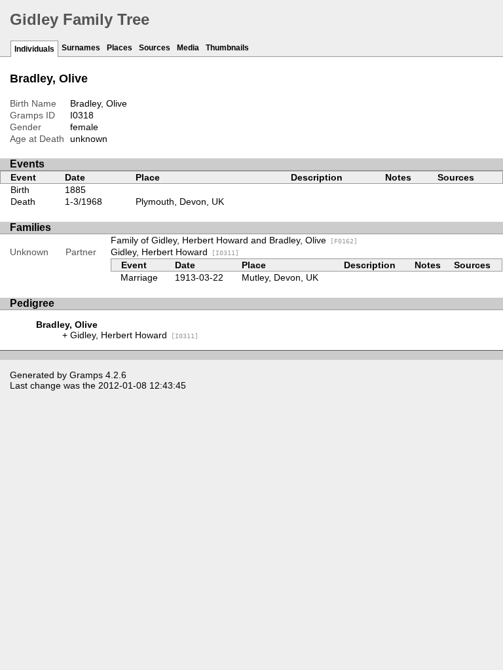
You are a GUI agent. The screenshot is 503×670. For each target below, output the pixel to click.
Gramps (86, 375)
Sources (154, 47)
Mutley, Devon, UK (280, 277)
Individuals (34, 49)
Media (188, 47)
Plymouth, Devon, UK (180, 201)
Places (119, 47)
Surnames (81, 47)
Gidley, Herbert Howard (175, 252)
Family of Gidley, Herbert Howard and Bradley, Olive (234, 240)
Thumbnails (227, 47)
